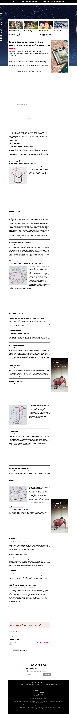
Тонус (51, 1)
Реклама (26, 684)
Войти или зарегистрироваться (43, 642)
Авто (26, 1)
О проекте (21, 684)
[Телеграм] (38, 682)
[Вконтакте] (35, 682)
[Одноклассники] (44, 682)
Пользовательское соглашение (35, 684)
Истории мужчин (59, 1)
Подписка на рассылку (31, 668)
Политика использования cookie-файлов (49, 684)
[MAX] (32, 682)
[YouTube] (41, 682)
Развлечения (46, 1)
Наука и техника (33, 1)
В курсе (23, 1)
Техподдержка (45, 686)
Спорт (40, 1)
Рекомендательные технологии (35, 686)
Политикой (30, 671)
